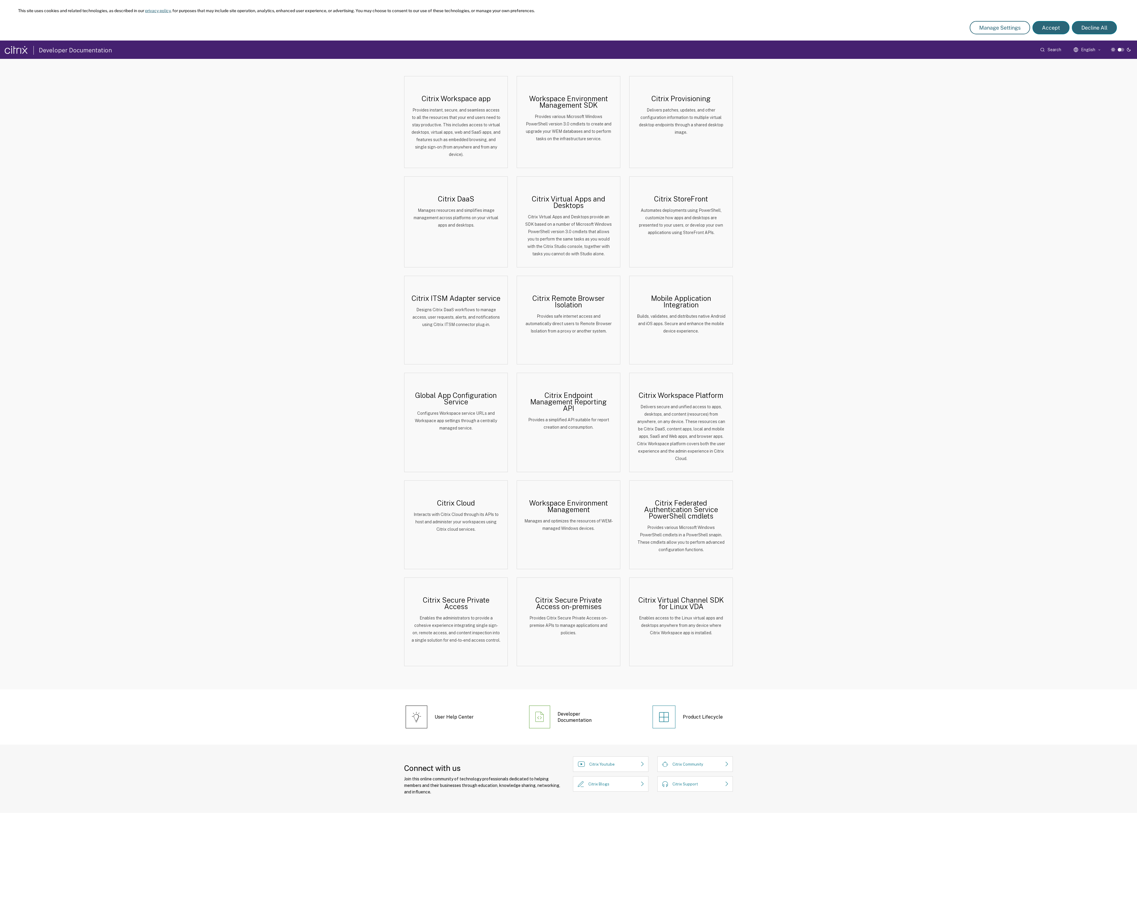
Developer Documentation (75, 50)
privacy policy (158, 10)
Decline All (1094, 28)
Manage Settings (1000, 28)
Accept (1051, 28)
